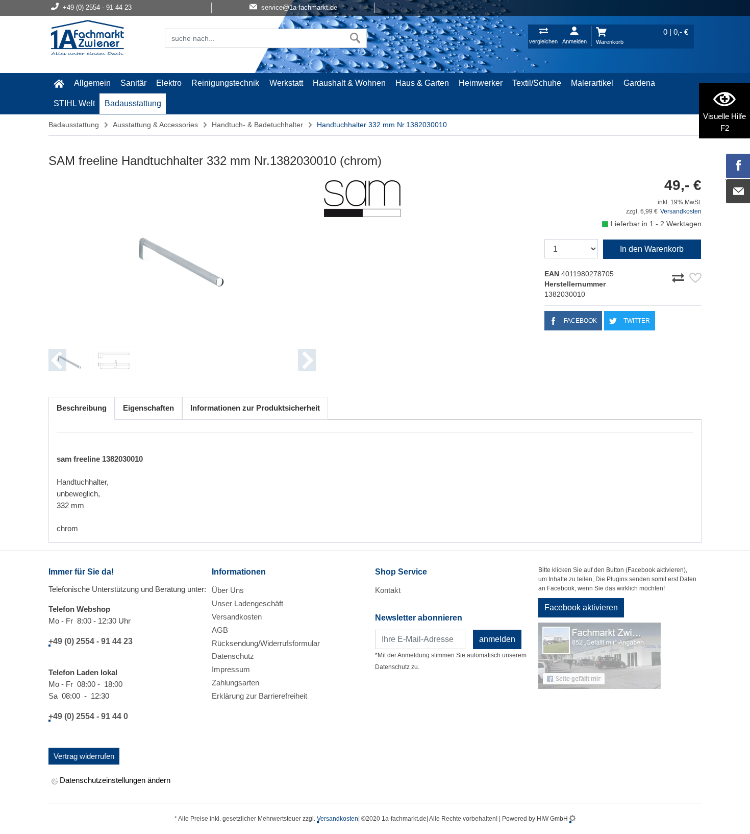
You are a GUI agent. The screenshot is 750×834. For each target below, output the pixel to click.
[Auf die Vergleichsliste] (679, 276)
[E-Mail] (738, 191)
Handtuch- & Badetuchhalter (257, 125)
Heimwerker (481, 83)
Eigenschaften (148, 407)
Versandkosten (681, 211)
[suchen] (355, 38)
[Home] (87, 39)
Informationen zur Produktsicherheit (255, 407)
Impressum (231, 669)
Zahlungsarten (235, 682)
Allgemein (92, 83)
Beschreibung (82, 407)
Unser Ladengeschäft (247, 603)
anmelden (497, 639)
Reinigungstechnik (225, 83)
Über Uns (228, 590)
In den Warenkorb (652, 249)
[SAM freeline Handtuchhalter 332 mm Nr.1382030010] (182, 256)
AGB (220, 630)
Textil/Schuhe (536, 83)
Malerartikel (592, 83)
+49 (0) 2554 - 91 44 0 (88, 716)
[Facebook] (738, 166)
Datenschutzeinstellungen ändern (114, 780)
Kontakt (388, 590)
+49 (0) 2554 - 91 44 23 (90, 641)
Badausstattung (133, 103)
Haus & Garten (422, 83)
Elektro (169, 83)
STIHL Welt (74, 103)
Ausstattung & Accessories (155, 125)
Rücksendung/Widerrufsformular (266, 643)
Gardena (639, 83)
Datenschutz (233, 656)
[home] (58, 83)
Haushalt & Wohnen (349, 83)
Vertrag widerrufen (84, 756)
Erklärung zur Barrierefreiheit (259, 696)
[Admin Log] (572, 818)
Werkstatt (286, 83)
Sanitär (133, 83)
